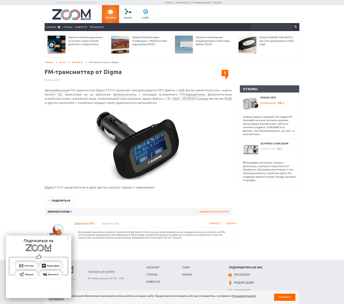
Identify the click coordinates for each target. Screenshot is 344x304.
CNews (169, 2)
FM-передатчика (192, 94)
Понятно (285, 297)
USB (182, 90)
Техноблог (96, 27)
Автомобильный (57, 90)
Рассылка (242, 274)
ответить (231, 223)
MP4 (193, 98)
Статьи (68, 27)
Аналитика (183, 2)
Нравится (214, 223)
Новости (81, 27)
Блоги (62, 62)
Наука (128, 17)
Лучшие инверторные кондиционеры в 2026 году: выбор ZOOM (213, 41)
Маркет (217, 2)
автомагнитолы (124, 94)
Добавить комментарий (214, 211)
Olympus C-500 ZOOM (274, 143)
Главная (49, 62)
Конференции (201, 2)
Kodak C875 (268, 97)
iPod (227, 98)
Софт (145, 17)
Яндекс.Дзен (244, 282)
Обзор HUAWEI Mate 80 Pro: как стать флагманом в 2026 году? (276, 41)
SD (60, 94)
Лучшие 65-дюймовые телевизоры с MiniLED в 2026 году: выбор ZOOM (149, 41)
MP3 (185, 98)
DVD (176, 98)
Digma (49, 187)
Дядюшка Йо (84, 223)
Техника (110, 17)
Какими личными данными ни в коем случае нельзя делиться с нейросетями (85, 41)
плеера (202, 98)
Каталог (51, 27)
